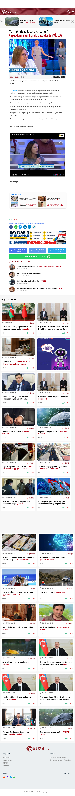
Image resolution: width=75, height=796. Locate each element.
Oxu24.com (13, 90)
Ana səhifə (6, 757)
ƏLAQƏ (5, 763)
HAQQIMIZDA (7, 760)
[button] (73, 21)
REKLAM (6, 766)
